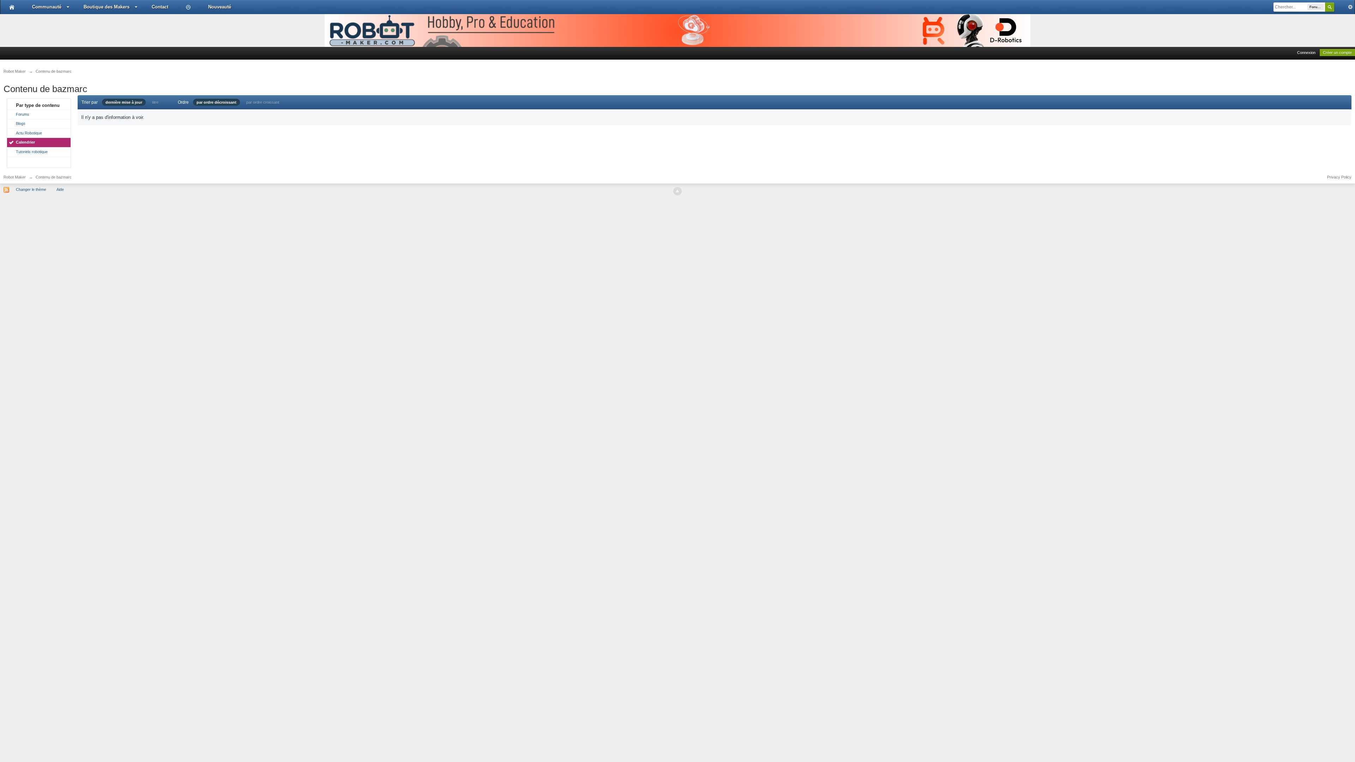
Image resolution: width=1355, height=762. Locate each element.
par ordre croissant (262, 102)
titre (155, 102)
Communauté (46, 7)
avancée (1344, 7)
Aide (60, 189)
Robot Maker (15, 177)
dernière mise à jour (124, 102)
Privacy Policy (1339, 177)
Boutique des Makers (107, 7)
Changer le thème (31, 189)
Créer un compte (1337, 52)
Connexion (1306, 52)
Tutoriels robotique (32, 152)
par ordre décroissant (216, 102)
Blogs (20, 123)
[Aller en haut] (677, 191)
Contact (160, 7)
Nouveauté (219, 7)
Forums (22, 114)
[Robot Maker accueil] (11, 7)
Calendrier (25, 142)
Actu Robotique (29, 133)
